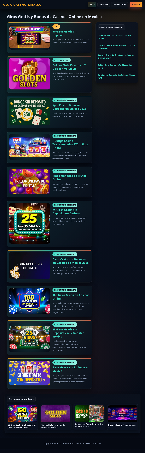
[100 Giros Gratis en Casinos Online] (29, 301)
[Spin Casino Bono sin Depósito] (29, 111)
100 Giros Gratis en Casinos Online (70, 296)
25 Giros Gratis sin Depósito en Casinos (66, 211)
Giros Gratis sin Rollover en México (70, 369)
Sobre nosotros (119, 4)
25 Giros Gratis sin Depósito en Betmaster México (68, 333)
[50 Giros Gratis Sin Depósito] (29, 37)
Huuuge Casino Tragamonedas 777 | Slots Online (70, 144)
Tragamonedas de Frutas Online (69, 177)
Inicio (92, 4)
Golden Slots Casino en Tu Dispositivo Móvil (69, 66)
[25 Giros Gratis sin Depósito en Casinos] (29, 223)
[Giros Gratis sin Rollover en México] (29, 372)
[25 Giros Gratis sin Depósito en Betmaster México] (29, 337)
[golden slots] (29, 74)
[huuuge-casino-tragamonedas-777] (29, 147)
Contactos (103, 4)
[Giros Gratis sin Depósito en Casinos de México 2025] (29, 265)
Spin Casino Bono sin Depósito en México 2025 (69, 106)
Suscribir (136, 4)
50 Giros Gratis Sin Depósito (64, 33)
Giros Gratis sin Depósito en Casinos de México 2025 (70, 261)
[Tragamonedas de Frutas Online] (29, 181)
